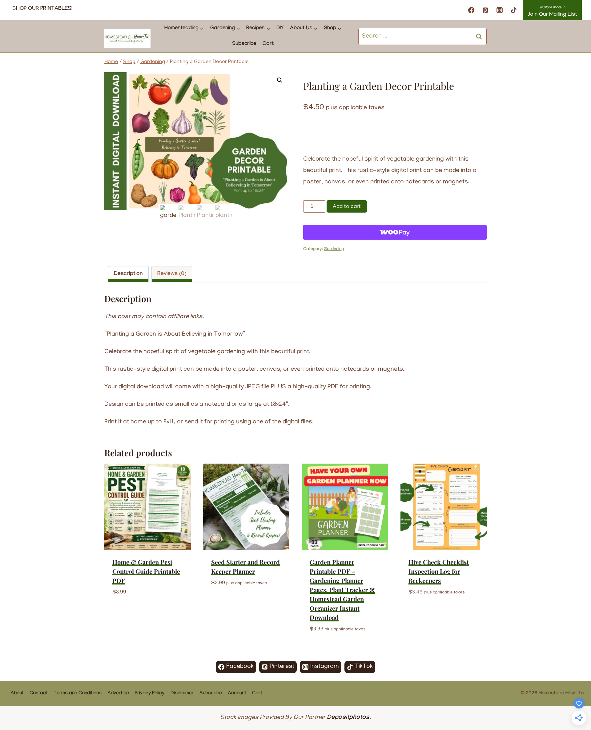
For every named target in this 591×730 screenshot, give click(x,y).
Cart (268, 44)
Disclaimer (182, 693)
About (17, 693)
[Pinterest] (485, 10)
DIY (279, 28)
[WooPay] (395, 232)
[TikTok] (514, 10)
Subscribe (244, 44)
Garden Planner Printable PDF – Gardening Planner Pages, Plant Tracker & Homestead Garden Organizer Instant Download (342, 589)
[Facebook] (471, 10)
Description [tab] (128, 274)
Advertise (118, 693)
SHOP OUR (42, 9)
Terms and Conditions (78, 693)
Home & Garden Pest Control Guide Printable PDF (146, 571)
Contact (39, 693)
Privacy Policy (149, 693)
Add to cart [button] (129, 611)
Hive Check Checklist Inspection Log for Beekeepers (438, 571)
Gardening (334, 249)
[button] (279, 80)
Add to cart (347, 207)
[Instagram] (499, 10)
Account (237, 693)
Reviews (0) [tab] (171, 274)
